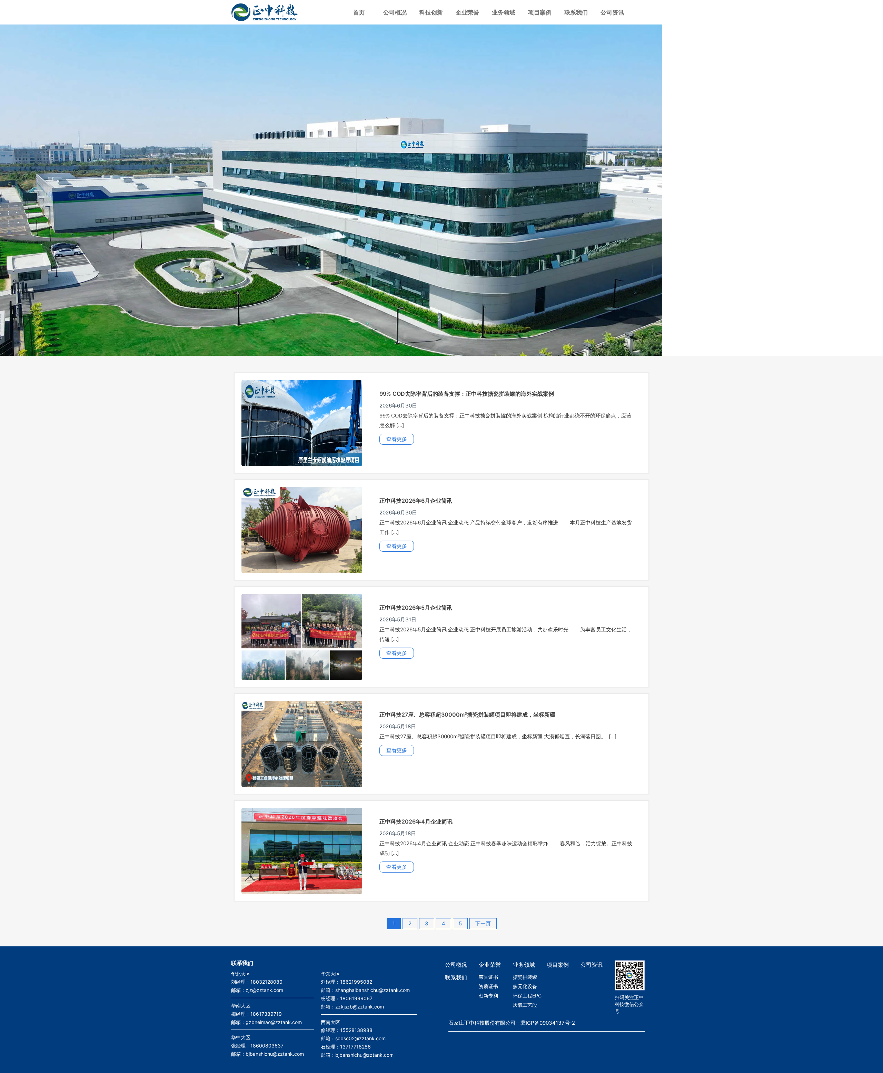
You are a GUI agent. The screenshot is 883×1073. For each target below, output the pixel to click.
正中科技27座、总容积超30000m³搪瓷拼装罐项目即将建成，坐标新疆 (467, 714)
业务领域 (503, 12)
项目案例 (540, 12)
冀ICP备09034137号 (545, 1023)
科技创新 (431, 12)
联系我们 (576, 12)
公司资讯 (612, 12)
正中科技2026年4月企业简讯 (416, 821)
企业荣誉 (467, 12)
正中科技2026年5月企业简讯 (415, 607)
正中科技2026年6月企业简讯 (415, 500)
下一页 (483, 923)
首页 (359, 12)
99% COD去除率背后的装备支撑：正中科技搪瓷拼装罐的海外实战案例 (466, 393)
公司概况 (395, 12)
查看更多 (396, 439)
